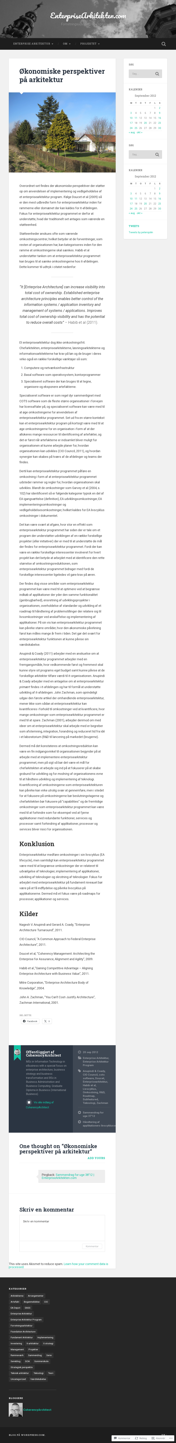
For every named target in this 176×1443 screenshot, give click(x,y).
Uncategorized (18, 1379)
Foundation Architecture (23, 1331)
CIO (46, 1301)
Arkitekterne (17, 1295)
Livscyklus (89, 1088)
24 (131, 128)
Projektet (88, 43)
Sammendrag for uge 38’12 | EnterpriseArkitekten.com (68, 1176)
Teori (50, 1373)
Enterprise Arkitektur (31, 43)
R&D (101, 1092)
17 (131, 123)
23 (159, 123)
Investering (16, 1343)
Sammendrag (35, 1355)
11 (136, 118)
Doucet (99, 1078)
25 (136, 128)
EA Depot (15, 1307)
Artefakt (15, 1301)
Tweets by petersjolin (141, 232)
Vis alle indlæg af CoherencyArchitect (40, 1105)
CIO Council (90, 1074)
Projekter (33, 1349)
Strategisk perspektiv (22, 1367)
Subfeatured (90, 1099)
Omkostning (90, 1092)
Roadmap (89, 1096)
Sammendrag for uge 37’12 (93, 1114)
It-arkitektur (33, 1343)
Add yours (96, 1158)
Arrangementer (35, 1295)
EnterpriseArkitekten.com (88, 15)
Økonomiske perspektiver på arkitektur (62, 75)
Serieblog (15, 1361)
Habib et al (89, 1085)
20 (145, 123)
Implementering (45, 1337)
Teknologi (89, 1103)
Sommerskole (41, 1361)
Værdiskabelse (38, 1379)
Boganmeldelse (32, 1301)
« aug (132, 132)
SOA (27, 1361)
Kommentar (92, 1246)
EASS (27, 1307)
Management (17, 1349)
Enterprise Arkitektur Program (26, 1319)
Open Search (163, 44)
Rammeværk (17, 1355)
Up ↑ (164, 1435)
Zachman (102, 1103)
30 (159, 128)
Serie (49, 1355)
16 (159, 118)
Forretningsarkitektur (21, 1325)
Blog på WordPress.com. (27, 1435)
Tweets (134, 226)
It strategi (48, 1343)
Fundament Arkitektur (22, 1337)
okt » (139, 132)
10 (131, 118)
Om (65, 43)
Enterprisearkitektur (95, 1081)
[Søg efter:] (145, 73)
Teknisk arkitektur (20, 1373)
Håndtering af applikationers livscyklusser (97, 1123)
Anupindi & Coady (94, 1071)
